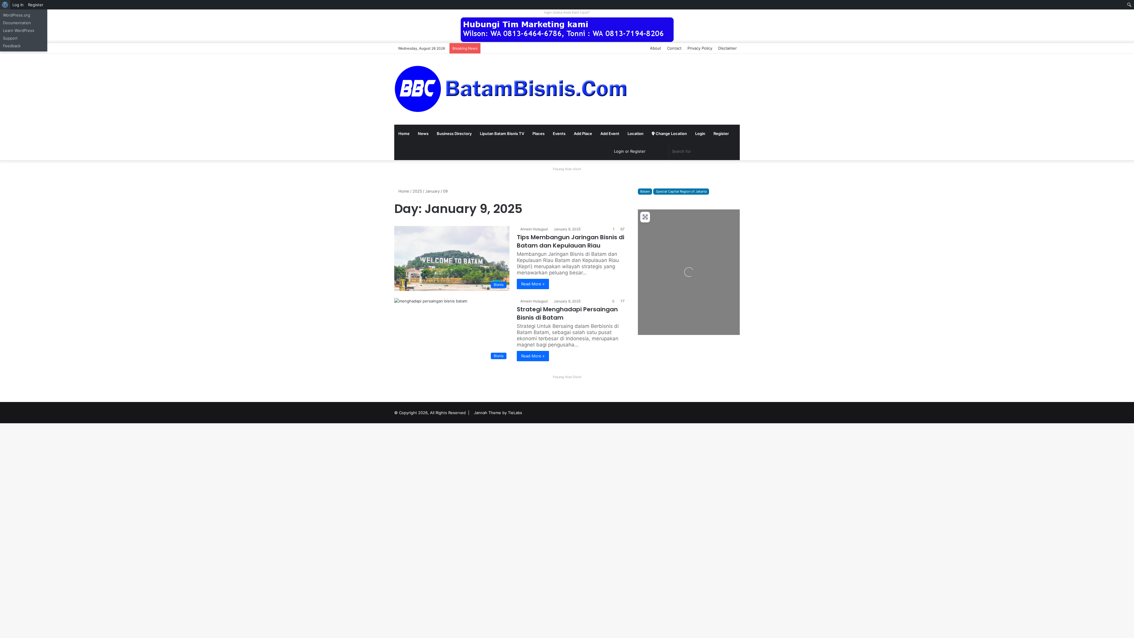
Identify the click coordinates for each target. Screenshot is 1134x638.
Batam (645, 191)
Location (635, 133)
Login (700, 133)
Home (404, 133)
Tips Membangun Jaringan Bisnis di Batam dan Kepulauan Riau (570, 241)
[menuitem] (5, 4)
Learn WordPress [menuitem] (18, 30)
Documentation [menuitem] (17, 22)
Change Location (671, 133)
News (423, 133)
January (432, 191)
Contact (674, 48)
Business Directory (454, 133)
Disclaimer (727, 48)
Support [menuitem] (10, 38)
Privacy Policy (699, 48)
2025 (417, 191)
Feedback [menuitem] (12, 45)
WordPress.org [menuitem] (16, 15)
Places (538, 133)
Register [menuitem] (35, 4)
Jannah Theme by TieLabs (498, 412)
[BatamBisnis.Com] (512, 89)
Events (559, 133)
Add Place (583, 133)
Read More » (533, 283)
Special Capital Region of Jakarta (681, 191)
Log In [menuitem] (18, 4)
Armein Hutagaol (534, 229)
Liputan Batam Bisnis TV (502, 133)
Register (721, 133)
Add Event (609, 133)
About (655, 48)
